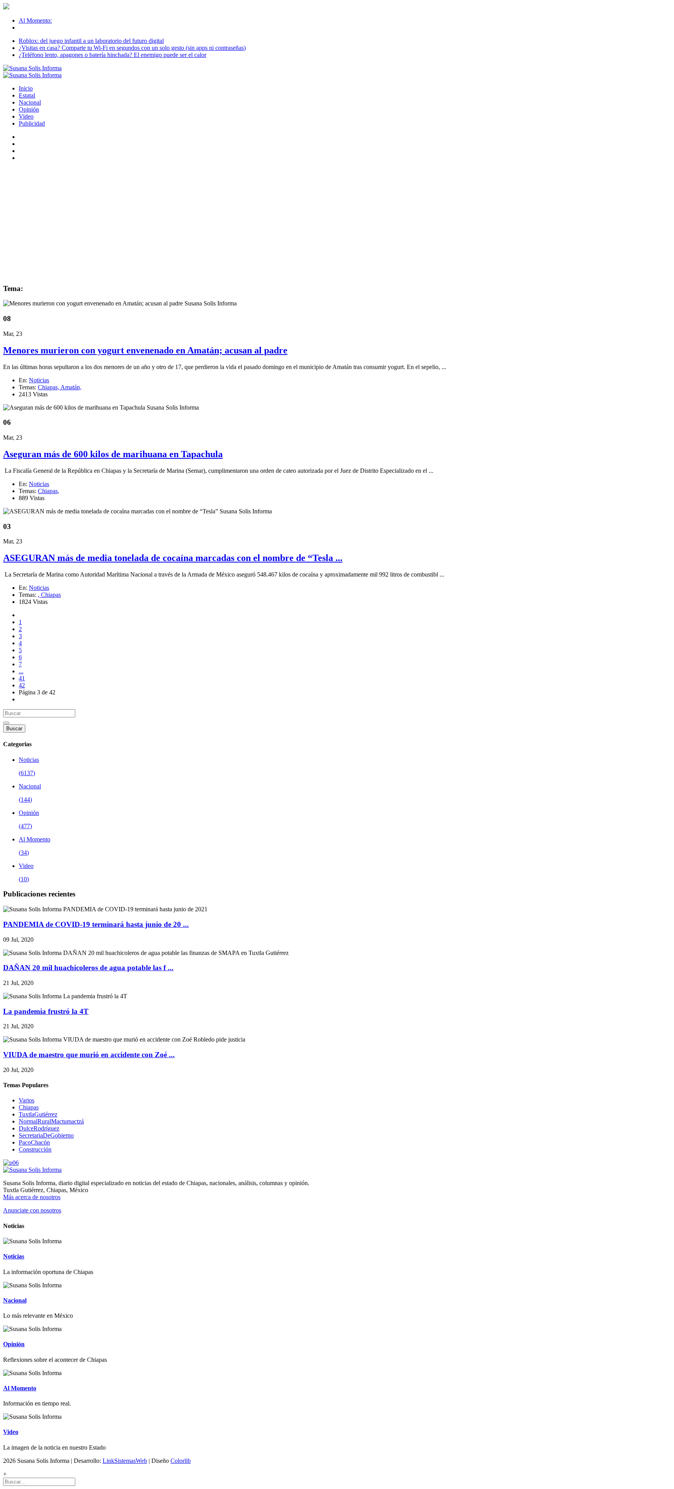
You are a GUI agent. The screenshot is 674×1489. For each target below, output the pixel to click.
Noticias (39, 380)
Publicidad (32, 123)
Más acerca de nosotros (31, 1197)
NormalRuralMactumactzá (51, 1121)
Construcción (35, 1149)
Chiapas (51, 594)
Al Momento (19, 1388)
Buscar (14, 728)
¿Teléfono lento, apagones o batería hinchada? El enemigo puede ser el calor (112, 54)
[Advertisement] (337, 222)
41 (22, 678)
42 (22, 685)
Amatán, (71, 387)
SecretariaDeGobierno (46, 1135)
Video (26, 116)
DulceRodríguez (39, 1128)
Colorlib (180, 1460)
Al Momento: (35, 20)
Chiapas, (49, 387)
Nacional (30, 102)
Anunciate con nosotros (32, 1210)
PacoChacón (34, 1142)
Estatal (27, 95)
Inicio (26, 88)
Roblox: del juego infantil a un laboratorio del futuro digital (91, 40)
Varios (26, 1100)
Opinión (29, 109)
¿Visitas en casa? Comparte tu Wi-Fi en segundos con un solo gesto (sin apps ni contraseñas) (132, 47)
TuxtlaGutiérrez (38, 1114)
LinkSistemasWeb (125, 1460)
